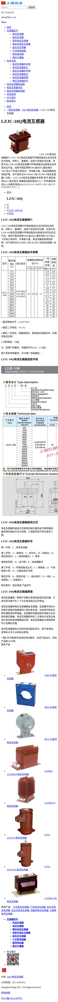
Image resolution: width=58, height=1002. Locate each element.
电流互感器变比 (20, 67)
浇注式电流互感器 (20, 910)
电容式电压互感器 (21, 44)
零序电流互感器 (20, 41)
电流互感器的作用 (21, 64)
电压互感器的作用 (21, 71)
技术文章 (11, 61)
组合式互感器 (19, 47)
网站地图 (5, 993)
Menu (3, 22)
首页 (9, 27)
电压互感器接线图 (16, 91)
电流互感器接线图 (16, 84)
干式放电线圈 (19, 51)
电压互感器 (18, 37)
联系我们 (11, 101)
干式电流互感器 (21, 907)
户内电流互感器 (38, 907)
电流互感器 (18, 34)
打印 (11, 213)
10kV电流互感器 (30, 110)
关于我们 (11, 98)
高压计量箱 (18, 57)
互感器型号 (12, 31)
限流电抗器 (18, 54)
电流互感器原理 (20, 77)
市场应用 (11, 94)
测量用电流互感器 (39, 910)
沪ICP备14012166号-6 (11, 998)
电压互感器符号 (20, 81)
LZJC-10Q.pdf (15, 210)
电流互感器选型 (15, 87)
